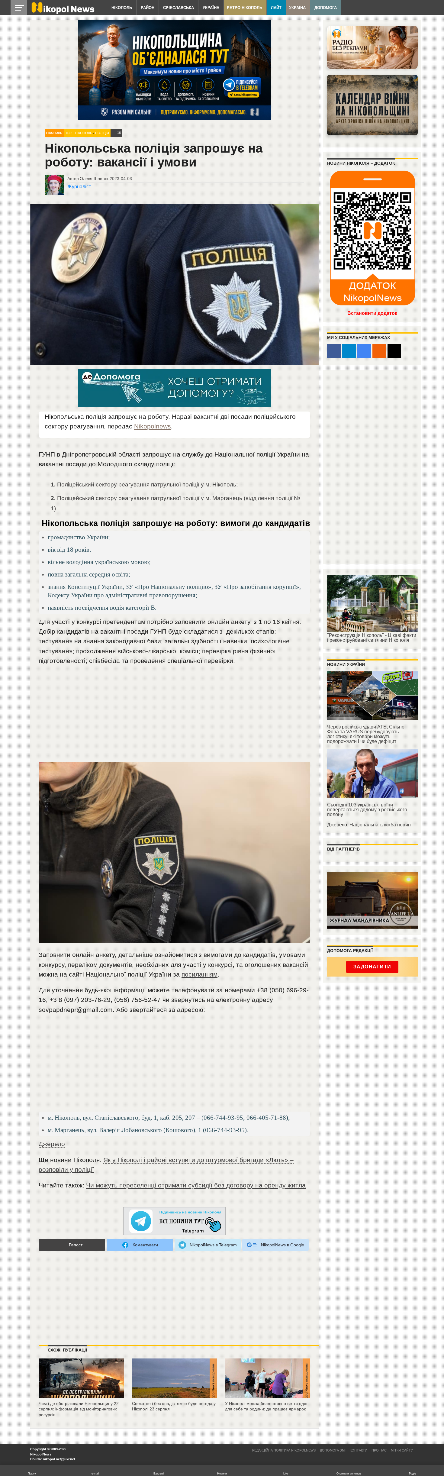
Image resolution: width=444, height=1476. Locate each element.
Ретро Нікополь (244, 7)
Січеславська (178, 7)
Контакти (358, 1450)
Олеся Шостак (94, 178)
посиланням (199, 974)
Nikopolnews (152, 426)
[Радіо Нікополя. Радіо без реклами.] (372, 47)
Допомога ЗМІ (333, 1450)
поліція (102, 133)
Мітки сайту (402, 1450)
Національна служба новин (380, 824)
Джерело (52, 1143)
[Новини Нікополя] (62, 12)
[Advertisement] (174, 716)
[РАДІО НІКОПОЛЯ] (372, 105)
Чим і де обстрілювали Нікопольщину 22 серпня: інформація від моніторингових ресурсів (79, 1409)
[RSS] (379, 351)
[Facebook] (334, 351)
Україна (211, 7)
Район (147, 7)
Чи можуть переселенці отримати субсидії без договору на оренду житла (196, 1185)
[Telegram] (349, 351)
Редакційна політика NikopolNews (284, 1450)
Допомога (325, 7)
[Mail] (394, 351)
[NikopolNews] (174, 1221)
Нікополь (121, 7)
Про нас (379, 1450)
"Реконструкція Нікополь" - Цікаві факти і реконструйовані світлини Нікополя (371, 638)
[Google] (364, 351)
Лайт (276, 7)
